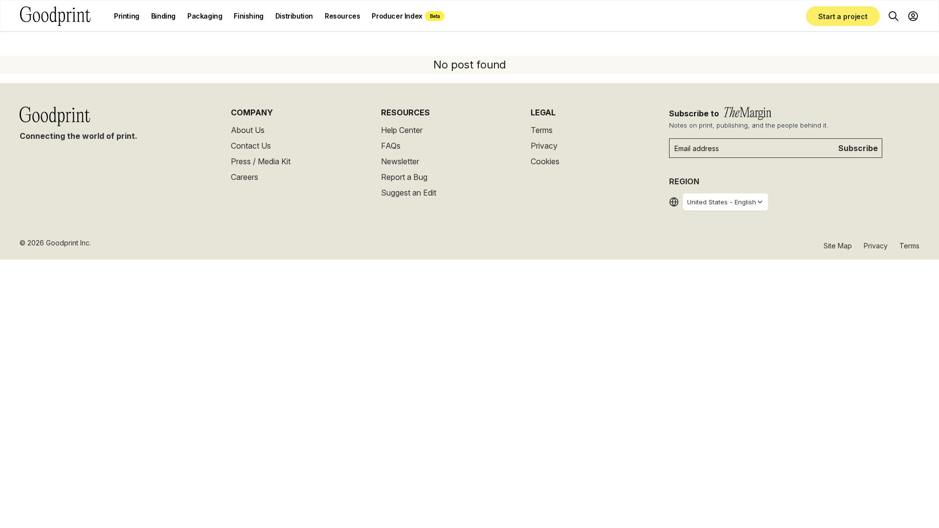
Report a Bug (404, 177)
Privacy (544, 146)
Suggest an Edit (408, 193)
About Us (248, 130)
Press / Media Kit (261, 161)
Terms (542, 130)
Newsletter (400, 161)
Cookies (545, 161)
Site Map (838, 246)
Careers (244, 177)
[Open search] (893, 16)
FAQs (391, 146)
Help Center (402, 130)
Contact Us (251, 146)
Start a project (843, 16)
